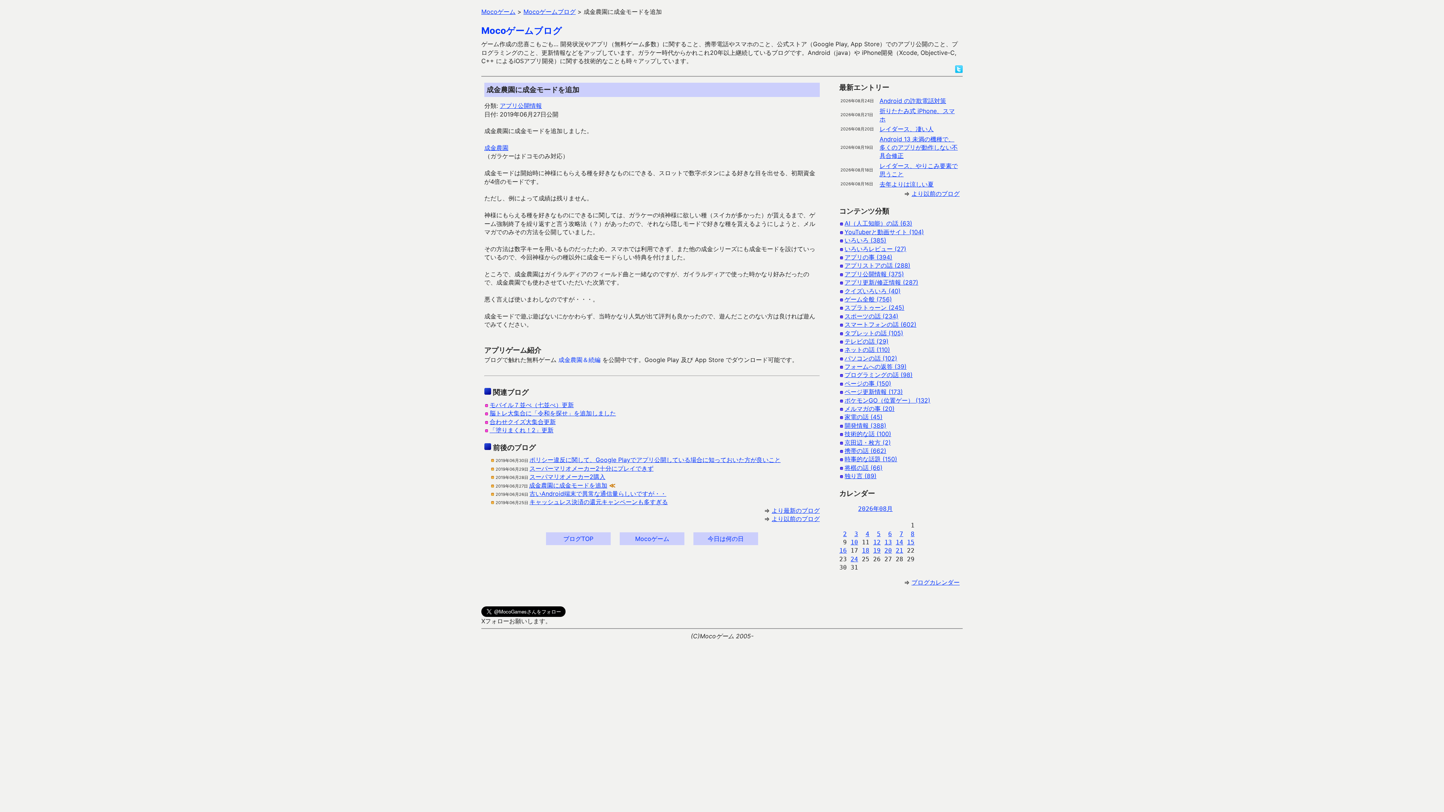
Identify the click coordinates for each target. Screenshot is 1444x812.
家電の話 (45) (864, 417)
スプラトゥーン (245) (874, 307)
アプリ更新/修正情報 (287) (881, 282)
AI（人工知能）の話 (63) (878, 223)
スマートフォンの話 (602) (880, 324)
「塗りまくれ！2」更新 (522, 430)
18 (865, 550)
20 (888, 550)
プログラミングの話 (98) (879, 375)
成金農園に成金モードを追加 (568, 485)
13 (888, 542)
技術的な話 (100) (868, 434)
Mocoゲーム (652, 538)
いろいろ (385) (865, 240)
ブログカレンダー (936, 582)
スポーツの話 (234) (871, 316)
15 (911, 542)
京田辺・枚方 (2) (868, 442)
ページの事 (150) (868, 383)
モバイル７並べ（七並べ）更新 (532, 405)
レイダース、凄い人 (907, 129)
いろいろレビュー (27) (875, 249)
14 (899, 542)
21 (899, 550)
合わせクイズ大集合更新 (523, 422)
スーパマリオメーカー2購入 (567, 476)
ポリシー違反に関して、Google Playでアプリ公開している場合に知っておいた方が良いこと (655, 460)
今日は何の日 (726, 538)
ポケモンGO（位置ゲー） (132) (887, 400)
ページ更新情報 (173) (874, 391)
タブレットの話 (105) (874, 333)
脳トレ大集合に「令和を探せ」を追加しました (553, 413)
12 (877, 542)
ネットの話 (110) (867, 349)
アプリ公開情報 (521, 105)
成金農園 (496, 147)
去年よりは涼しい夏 (907, 184)
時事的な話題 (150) (871, 459)
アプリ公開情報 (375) (874, 274)
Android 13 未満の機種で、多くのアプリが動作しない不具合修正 (919, 147)
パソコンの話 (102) (871, 358)
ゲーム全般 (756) (868, 299)
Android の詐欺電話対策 (913, 101)
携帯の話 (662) (865, 450)
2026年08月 (875, 508)
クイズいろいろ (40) (873, 291)
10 (854, 542)
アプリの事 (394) (868, 257)
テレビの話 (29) (867, 341)
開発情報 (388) (865, 425)
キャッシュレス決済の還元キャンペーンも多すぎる (598, 502)
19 (877, 550)
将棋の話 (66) (864, 467)
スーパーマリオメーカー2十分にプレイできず (591, 468)
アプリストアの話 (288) (877, 265)
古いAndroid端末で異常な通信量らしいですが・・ (597, 493)
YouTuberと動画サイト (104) (884, 232)
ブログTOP (578, 538)
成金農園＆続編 (579, 360)
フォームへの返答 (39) (876, 366)
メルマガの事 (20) (870, 408)
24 (854, 559)
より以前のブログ (796, 519)
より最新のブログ (796, 510)
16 (843, 550)
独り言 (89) (861, 476)
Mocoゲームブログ (521, 30)
